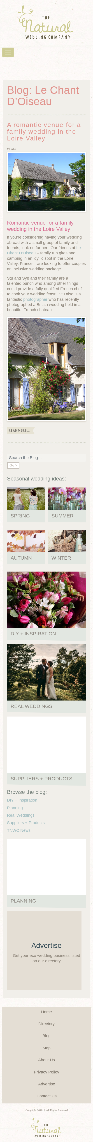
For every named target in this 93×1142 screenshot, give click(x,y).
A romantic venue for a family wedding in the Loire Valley (44, 131)
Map (47, 1048)
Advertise (46, 1084)
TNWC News (18, 830)
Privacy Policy (46, 1072)
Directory (46, 1024)
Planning (15, 808)
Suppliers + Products (26, 822)
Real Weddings (21, 815)
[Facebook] (6, 67)
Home (46, 1012)
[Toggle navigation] (8, 52)
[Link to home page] (46, 22)
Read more (21, 430)
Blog (46, 1036)
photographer (35, 299)
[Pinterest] (14, 67)
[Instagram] (23, 67)
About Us (46, 1060)
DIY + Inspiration (22, 800)
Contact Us (47, 1096)
